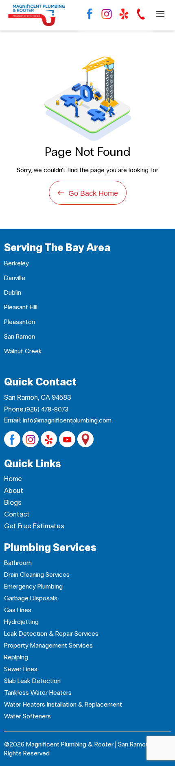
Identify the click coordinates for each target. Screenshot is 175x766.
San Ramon (19, 336)
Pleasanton (19, 321)
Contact (17, 514)
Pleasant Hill (20, 307)
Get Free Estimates (34, 526)
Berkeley (16, 263)
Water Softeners (27, 716)
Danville (14, 277)
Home (13, 479)
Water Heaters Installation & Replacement (63, 704)
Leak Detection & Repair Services (51, 633)
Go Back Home (87, 192)
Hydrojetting (21, 622)
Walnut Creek (23, 351)
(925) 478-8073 (46, 409)
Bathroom (18, 563)
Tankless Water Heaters (38, 692)
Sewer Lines (20, 669)
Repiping (16, 657)
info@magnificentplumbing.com (67, 420)
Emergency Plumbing (33, 586)
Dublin (12, 292)
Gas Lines (17, 610)
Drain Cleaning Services (37, 574)
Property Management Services (48, 645)
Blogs (13, 502)
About (13, 490)
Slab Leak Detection (32, 681)
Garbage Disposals (30, 598)
